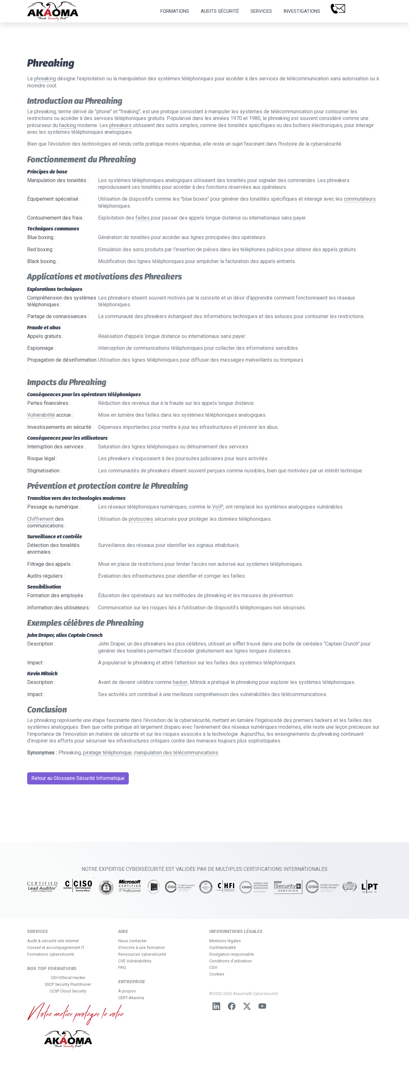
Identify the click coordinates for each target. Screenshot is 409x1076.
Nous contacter (132, 940)
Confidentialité (222, 947)
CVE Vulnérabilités (134, 961)
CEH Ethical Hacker (68, 977)
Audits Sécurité (220, 11)
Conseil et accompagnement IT (55, 947)
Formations (174, 11)
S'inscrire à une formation (141, 947)
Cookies (216, 974)
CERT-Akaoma (131, 997)
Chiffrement (40, 519)
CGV (213, 967)
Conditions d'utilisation (230, 961)
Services (261, 11)
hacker (180, 682)
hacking (67, 125)
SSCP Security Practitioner (68, 984)
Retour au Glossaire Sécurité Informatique (78, 778)
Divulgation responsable (231, 954)
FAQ (122, 967)
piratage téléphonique (107, 753)
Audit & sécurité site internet (53, 940)
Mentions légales (225, 940)
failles (142, 218)
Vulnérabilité (41, 415)
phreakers (120, 125)
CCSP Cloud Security (68, 991)
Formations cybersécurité (50, 954)
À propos (127, 991)
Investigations (301, 11)
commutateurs (360, 199)
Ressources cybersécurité (142, 954)
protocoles (141, 519)
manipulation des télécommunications (176, 753)
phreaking (45, 79)
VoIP (217, 507)
